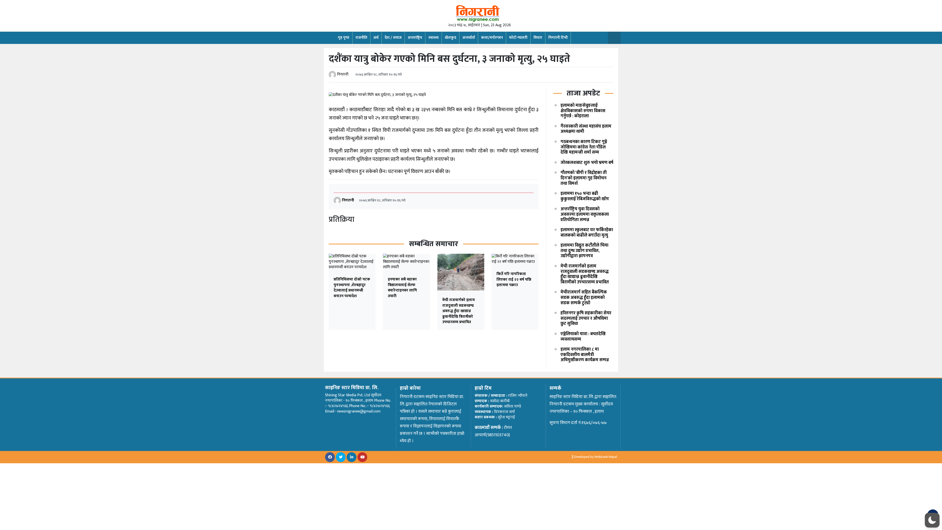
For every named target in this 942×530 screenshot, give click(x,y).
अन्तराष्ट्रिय (415, 37)
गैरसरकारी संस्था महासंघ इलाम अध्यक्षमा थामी (586, 129)
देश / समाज (393, 37)
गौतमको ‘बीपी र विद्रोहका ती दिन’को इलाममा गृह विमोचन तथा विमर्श (584, 178)
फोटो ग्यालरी (518, 37)
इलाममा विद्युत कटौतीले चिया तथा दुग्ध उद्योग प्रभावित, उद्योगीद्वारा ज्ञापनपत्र (584, 251)
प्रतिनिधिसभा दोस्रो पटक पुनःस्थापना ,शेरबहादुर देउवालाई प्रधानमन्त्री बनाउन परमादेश (352, 287)
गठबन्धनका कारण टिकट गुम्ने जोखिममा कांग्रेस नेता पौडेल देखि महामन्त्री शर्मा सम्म (584, 147)
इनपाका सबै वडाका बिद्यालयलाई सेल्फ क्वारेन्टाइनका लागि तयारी (402, 287)
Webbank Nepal (605, 457)
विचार (538, 37)
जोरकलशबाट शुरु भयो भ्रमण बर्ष (587, 162)
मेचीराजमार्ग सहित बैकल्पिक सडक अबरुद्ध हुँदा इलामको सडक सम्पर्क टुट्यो (584, 297)
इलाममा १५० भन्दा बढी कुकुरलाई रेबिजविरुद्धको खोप (585, 196)
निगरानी (342, 74)
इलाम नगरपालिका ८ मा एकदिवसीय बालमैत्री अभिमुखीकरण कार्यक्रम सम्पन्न (585, 355)
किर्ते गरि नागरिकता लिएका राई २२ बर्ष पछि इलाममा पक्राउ (514, 279)
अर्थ (376, 37)
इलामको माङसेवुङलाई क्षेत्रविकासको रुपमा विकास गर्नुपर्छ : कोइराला (583, 111)
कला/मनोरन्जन (492, 37)
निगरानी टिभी (558, 37)
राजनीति (361, 37)
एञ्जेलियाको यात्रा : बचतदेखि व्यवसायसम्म (583, 336)
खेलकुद (450, 37)
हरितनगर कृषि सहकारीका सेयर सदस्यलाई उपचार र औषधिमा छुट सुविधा (586, 318)
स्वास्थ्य (433, 37)
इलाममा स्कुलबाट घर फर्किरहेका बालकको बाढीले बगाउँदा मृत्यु (587, 232)
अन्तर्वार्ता (468, 37)
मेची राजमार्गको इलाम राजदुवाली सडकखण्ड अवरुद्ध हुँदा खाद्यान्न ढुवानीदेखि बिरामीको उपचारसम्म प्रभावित (458, 311)
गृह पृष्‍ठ (343, 37)
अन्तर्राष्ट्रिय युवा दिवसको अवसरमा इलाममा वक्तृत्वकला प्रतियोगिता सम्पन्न (585, 214)
